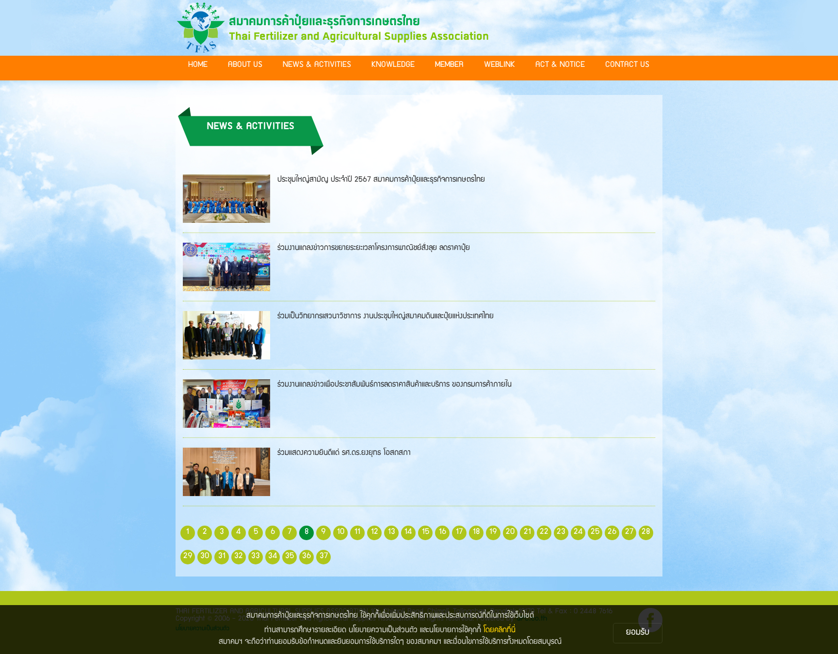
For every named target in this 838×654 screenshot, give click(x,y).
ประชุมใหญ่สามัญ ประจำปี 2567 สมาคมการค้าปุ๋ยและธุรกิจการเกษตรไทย (381, 180)
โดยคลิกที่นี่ (499, 630)
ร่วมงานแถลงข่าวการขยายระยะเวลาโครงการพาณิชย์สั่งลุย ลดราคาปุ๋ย (373, 248)
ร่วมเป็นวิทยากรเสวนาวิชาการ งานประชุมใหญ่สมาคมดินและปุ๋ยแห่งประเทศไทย (385, 316)
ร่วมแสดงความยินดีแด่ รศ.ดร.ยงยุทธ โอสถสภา (344, 453)
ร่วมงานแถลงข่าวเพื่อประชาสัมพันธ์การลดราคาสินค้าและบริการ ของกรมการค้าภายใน (394, 385)
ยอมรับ (637, 633)
